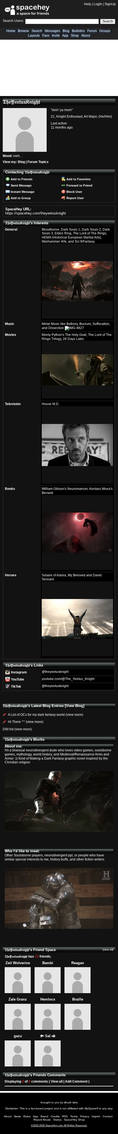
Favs (45, 35)
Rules (26, 1116)
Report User (75, 198)
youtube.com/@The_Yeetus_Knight (68, 679)
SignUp (110, 4)
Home (10, 31)
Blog (66, 31)
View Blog (74, 706)
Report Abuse (42, 1119)
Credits (55, 1116)
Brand (44, 1116)
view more (74, 715)
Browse (23, 31)
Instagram (18, 672)
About (85, 35)
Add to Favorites (78, 179)
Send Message (21, 185)
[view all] (108, 949)
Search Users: (13, 21)
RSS (65, 1116)
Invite (56, 35)
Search (107, 21)
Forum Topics (38, 162)
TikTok (15, 686)
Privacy (84, 1116)
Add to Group (20, 198)
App (65, 35)
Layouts (34, 35)
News (17, 1116)
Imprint (96, 1116)
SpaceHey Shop (74, 1119)
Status (57, 1119)
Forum (92, 31)
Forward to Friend (79, 185)
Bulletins (78, 31)
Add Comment (76, 1081)
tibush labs (71, 1102)
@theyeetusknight (55, 672)
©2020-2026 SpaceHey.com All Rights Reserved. (59, 1125)
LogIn (98, 4)
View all (57, 1081)
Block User (74, 191)
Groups (104, 31)
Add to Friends (21, 179)
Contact (108, 1116)
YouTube (17, 679)
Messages (52, 31)
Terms (74, 1116)
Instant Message (22, 191)
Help (87, 4)
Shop (75, 35)
